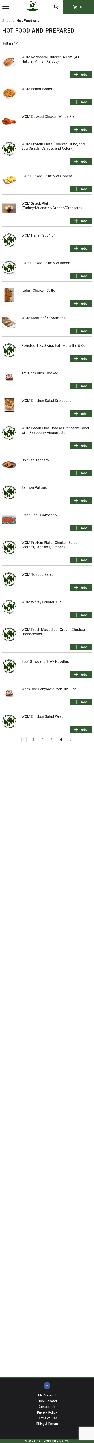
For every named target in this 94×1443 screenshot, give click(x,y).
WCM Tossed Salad (37, 574)
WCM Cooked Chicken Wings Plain (49, 116)
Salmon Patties (34, 487)
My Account (47, 1395)
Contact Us (47, 1407)
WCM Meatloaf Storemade (43, 318)
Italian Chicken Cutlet (39, 290)
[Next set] (70, 739)
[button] (81, 74)
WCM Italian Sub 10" (38, 235)
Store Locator (47, 1401)
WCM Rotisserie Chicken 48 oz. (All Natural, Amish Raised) (50, 59)
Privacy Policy (47, 1412)
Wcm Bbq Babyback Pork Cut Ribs (49, 689)
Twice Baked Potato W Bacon (45, 263)
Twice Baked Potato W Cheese (46, 176)
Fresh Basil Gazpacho (39, 515)
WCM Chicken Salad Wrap (42, 716)
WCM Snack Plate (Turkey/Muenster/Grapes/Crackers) (51, 205)
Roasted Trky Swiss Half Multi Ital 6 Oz (53, 345)
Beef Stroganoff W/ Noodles (45, 661)
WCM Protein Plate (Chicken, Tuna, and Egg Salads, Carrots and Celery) (53, 146)
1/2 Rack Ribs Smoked (39, 373)
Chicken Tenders (35, 460)
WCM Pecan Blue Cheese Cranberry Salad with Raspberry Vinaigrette (55, 430)
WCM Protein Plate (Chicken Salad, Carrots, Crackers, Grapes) (49, 544)
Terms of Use (47, 1418)
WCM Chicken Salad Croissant (46, 400)
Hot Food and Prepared (36, 20)
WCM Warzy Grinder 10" (41, 602)
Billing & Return (47, 1424)
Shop (6, 20)
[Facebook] (47, 1385)
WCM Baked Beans (36, 89)
